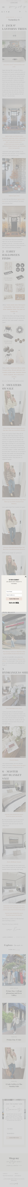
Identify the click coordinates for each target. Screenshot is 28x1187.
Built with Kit (14, 602)
